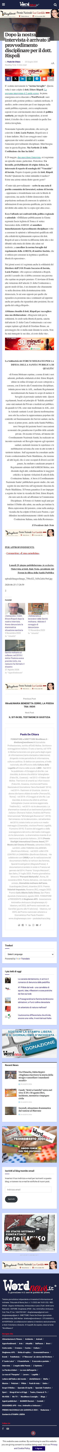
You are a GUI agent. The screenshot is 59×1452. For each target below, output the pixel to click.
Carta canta (7, 1348)
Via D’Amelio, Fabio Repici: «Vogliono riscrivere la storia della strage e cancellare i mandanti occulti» (36, 1076)
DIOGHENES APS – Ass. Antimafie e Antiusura (21, 1405)
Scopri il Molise (8, 1387)
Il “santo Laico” (8, 1361)
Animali (39, 1339)
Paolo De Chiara (13, 61)
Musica (5, 1383)
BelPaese (39, 1343)
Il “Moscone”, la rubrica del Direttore (37, 1356)
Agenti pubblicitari (9, 1401)
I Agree (38, 1448)
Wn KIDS (5, 1396)
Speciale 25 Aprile (25, 1387)
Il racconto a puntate (40, 1361)
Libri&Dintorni (34, 1379)
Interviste (6, 1365)
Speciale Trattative (43, 1387)
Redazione (45, 1410)
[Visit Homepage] (29, 5)
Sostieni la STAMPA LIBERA (13, 1414)
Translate (25, 958)
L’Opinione (37, 1365)
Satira (45, 1383)
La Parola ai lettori (9, 1370)
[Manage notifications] (33, 1433)
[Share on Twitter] (15, 79)
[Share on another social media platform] (51, 79)
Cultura (37, 1348)
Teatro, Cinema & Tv (38, 1392)
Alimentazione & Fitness (12, 1339)
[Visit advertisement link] (29, 13)
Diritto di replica (24, 1352)
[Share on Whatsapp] (29, 79)
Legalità (35, 1374)
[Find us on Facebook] (3, 1429)
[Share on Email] (44, 79)
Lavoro (26, 1374)
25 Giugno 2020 (31, 61)
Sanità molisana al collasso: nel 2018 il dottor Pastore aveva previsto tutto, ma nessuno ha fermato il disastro (14, 659)
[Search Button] (55, 4)
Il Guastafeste (23, 1361)
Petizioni (14, 1383)
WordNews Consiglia (29, 1396)
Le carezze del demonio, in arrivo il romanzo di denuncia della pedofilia (34, 981)
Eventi (4, 1356)
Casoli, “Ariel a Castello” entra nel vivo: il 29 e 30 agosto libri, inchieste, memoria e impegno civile (35, 1094)
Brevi (48, 1343)
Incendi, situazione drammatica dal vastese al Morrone (35, 1109)
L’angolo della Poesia (21, 1365)
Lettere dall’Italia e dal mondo (14, 1379)
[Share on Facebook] (8, 79)
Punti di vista (34, 1383)
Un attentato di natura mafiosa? (32, 1007)
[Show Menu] (3, 4)
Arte (20, 1343)
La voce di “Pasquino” (11, 1374)
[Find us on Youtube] (7, 1429)
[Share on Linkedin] (22, 79)
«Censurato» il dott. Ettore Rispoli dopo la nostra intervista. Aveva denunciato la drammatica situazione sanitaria (14, 623)
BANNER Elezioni (27, 1401)
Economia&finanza (41, 1352)
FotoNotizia (14, 1356)
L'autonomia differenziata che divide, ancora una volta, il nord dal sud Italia (34, 1017)
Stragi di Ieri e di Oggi (18, 1392)
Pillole (23, 1383)
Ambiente (29, 1339)
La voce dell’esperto (28, 1370)
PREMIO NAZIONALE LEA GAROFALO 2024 (20, 1410)
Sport (4, 1392)
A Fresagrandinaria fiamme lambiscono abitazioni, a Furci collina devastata (35, 1001)
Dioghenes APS (8, 1352)
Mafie (45, 1379)
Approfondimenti (9, 1343)
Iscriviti (11, 1199)
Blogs (43, 1396)
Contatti (40, 1401)
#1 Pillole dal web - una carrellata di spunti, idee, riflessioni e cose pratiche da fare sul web (35, 990)
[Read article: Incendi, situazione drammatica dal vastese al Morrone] (10, 1111)
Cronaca (18, 1348)
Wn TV (15, 1396)
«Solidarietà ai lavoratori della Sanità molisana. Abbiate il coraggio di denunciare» (38, 621)
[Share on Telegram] (37, 79)
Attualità (28, 1343)
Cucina (28, 1348)
